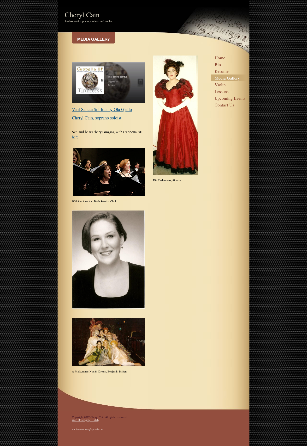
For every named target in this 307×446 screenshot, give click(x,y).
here (75, 136)
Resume (222, 71)
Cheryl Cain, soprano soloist (96, 118)
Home (220, 58)
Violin (220, 84)
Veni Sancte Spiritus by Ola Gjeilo (102, 109)
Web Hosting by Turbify (85, 420)
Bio (218, 64)
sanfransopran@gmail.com (87, 429)
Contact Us (224, 105)
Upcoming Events (230, 98)
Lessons (222, 91)
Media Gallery (227, 78)
